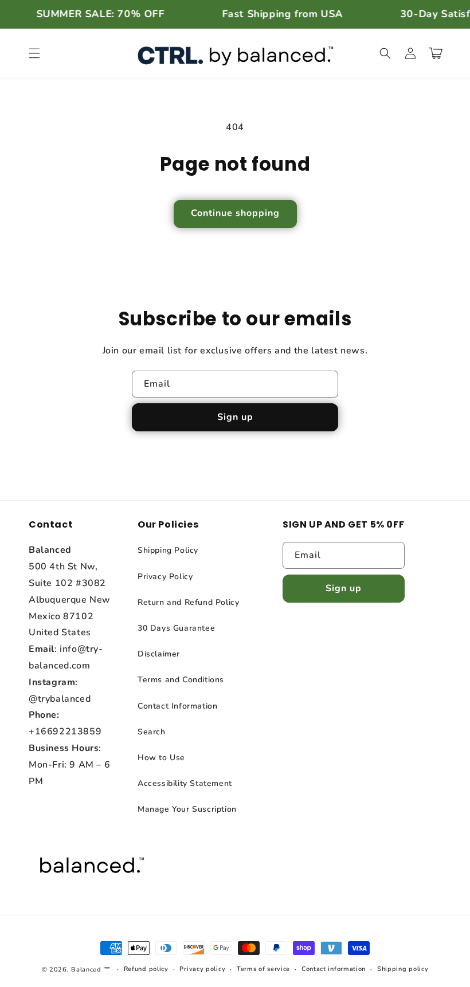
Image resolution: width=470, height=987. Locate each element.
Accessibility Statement (185, 783)
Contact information (333, 969)
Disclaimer (159, 653)
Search (152, 731)
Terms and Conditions (181, 679)
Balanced (86, 969)
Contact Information (177, 706)
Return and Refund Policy (188, 602)
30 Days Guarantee (176, 628)
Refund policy (146, 969)
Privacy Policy (165, 576)
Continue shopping (235, 213)
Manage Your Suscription (187, 809)
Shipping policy (403, 969)
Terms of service (263, 969)
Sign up (235, 417)
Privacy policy (202, 969)
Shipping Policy (168, 550)
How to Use (161, 757)
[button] (34, 53)
